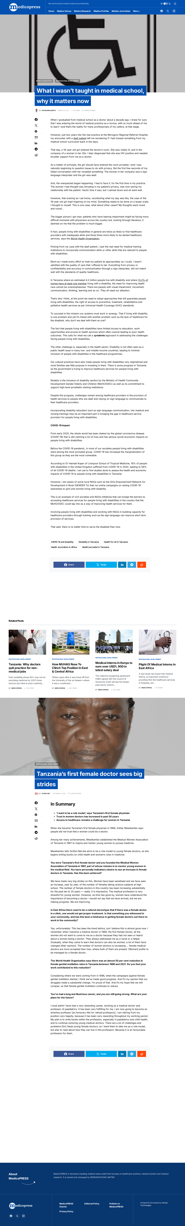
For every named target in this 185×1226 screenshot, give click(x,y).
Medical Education (44, 81)
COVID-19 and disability (62, 542)
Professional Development (67, 81)
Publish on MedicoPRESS (116, 1205)
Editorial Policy (91, 1203)
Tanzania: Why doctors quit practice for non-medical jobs (24, 668)
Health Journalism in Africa (64, 547)
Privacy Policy (66, 1211)
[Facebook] (161, 11)
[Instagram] (174, 11)
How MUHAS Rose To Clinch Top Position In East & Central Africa (70, 668)
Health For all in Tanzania (116, 542)
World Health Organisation (85, 238)
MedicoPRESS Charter (66, 1205)
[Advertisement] (99, 592)
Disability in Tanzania (89, 542)
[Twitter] (167, 11)
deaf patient (79, 138)
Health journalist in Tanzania (95, 547)
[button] (165, 3)
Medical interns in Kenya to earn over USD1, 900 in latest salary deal (113, 666)
